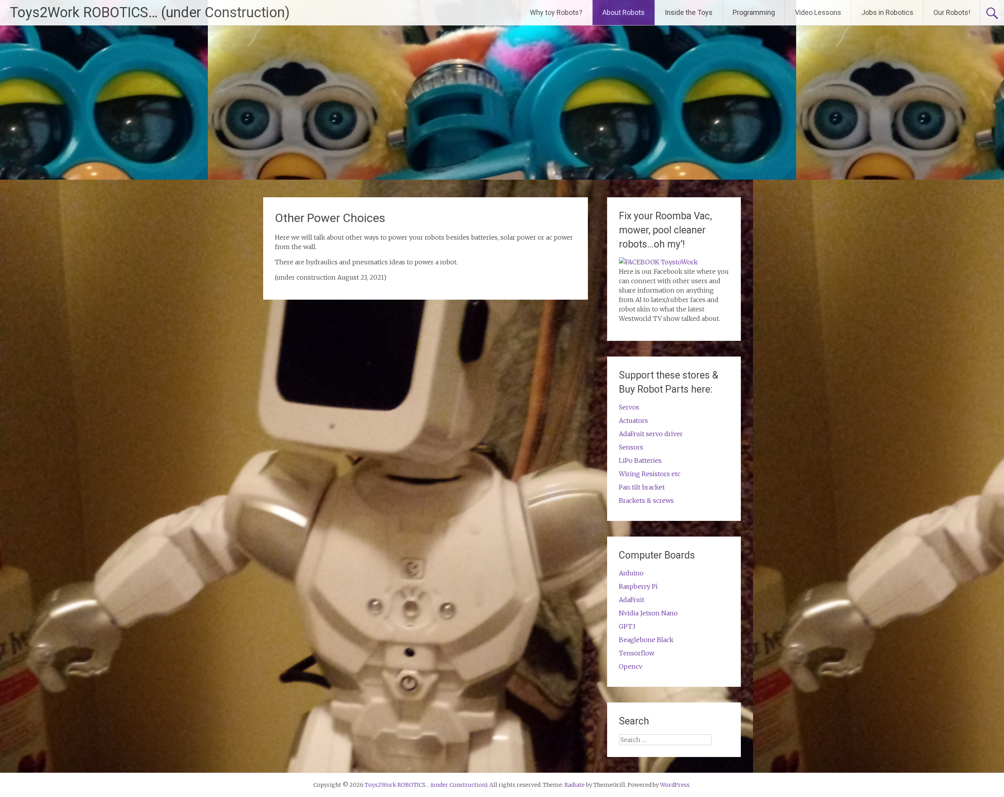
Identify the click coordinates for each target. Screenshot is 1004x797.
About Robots (623, 12)
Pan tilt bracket (642, 487)
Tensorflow (636, 653)
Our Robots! (951, 12)
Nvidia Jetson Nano (648, 613)
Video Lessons (818, 12)
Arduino (631, 573)
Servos (629, 407)
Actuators (633, 420)
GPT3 (627, 626)
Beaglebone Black (646, 640)
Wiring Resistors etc (649, 474)
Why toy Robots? (556, 12)
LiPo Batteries (640, 460)
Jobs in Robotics (887, 12)
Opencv (630, 666)
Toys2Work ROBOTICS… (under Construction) (150, 12)
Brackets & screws (646, 500)
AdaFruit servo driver (651, 434)
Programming (754, 12)
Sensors (631, 447)
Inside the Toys (689, 12)
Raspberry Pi (638, 586)
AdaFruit (631, 600)
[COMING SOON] (658, 262)
